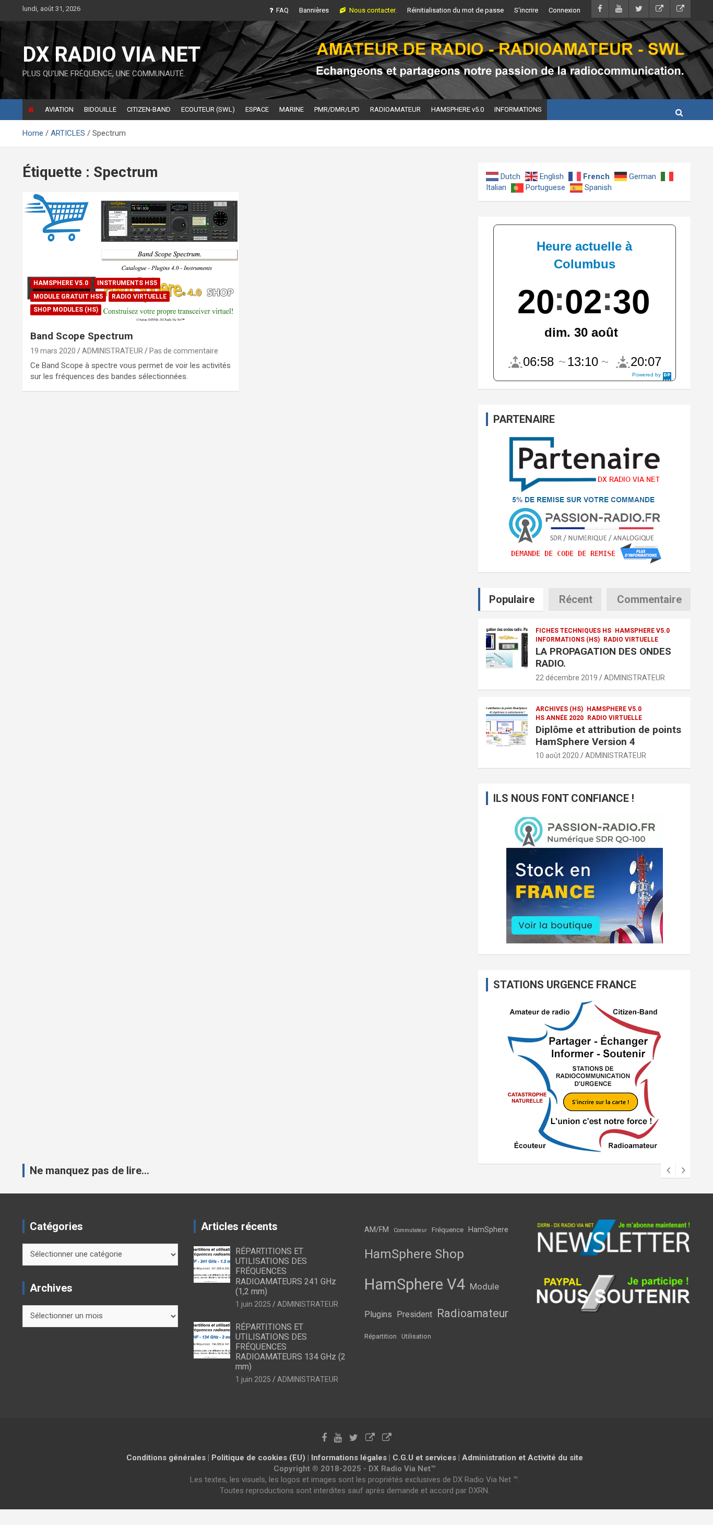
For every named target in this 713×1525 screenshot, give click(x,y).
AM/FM (376, 1229)
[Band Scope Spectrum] (131, 257)
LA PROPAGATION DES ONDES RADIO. (603, 657)
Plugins (378, 1314)
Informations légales (349, 1457)
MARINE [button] (291, 109)
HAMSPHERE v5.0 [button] (457, 109)
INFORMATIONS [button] (518, 109)
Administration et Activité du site (522, 1457)
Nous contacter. (373, 10)
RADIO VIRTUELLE (139, 296)
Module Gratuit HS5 (68, 296)
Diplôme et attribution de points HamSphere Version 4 (608, 736)
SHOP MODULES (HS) (65, 309)
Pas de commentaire (183, 351)
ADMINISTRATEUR (112, 351)
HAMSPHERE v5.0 (60, 283)
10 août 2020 (557, 755)
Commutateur (410, 1230)
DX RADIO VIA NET (111, 54)
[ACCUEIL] (31, 109)
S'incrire (526, 10)
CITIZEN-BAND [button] (149, 109)
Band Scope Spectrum (81, 336)
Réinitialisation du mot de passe (455, 10)
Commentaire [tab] (649, 599)
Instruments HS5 (127, 283)
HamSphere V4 (414, 1284)
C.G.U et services (424, 1457)
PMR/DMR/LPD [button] (337, 109)
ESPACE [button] (257, 109)
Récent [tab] (575, 599)
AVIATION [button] (59, 109)
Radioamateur (472, 1313)
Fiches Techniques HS (573, 630)
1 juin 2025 (253, 1304)
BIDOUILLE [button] (100, 109)
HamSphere (488, 1229)
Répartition (380, 1336)
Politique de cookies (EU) (258, 1457)
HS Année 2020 (560, 718)
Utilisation (416, 1336)
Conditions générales (166, 1457)
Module (484, 1287)
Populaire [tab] (511, 599)
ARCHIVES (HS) (559, 709)
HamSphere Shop (414, 1254)
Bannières (314, 10)
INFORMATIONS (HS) (568, 639)
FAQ (282, 10)
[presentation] (668, 1170)
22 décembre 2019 (567, 677)
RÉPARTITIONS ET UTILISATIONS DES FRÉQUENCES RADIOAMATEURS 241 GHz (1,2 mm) (285, 1271)
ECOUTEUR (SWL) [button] (208, 109)
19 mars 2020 (53, 351)
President (414, 1314)
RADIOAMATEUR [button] (395, 109)
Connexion (564, 10)
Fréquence (448, 1230)
